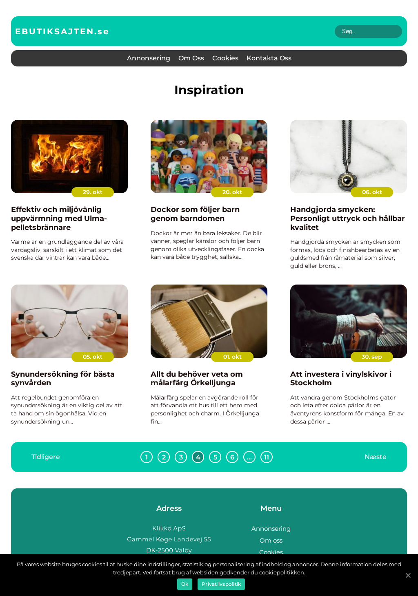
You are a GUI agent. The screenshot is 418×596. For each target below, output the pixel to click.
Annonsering (148, 58)
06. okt (372, 192)
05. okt (92, 356)
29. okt (92, 192)
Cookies (225, 58)
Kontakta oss (269, 58)
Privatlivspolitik (221, 584)
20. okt (232, 192)
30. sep (372, 356)
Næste (376, 457)
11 (266, 457)
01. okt (232, 356)
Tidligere (45, 457)
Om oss (191, 58)
